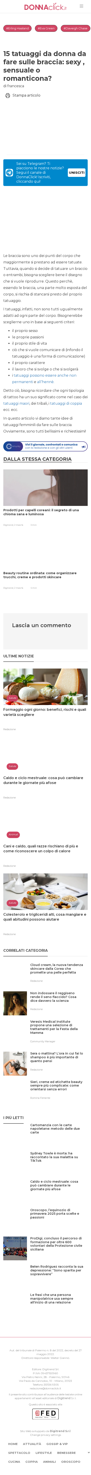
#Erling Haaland (17, 28)
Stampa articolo (26, 95)
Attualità (32, 1444)
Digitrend (63, 1398)
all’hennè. (45, 382)
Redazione (9, 729)
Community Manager (42, 1041)
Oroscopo (70, 1461)
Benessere (66, 1453)
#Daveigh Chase (75, 28)
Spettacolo (19, 1453)
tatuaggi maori (16, 403)
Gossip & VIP (57, 1444)
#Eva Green (46, 28)
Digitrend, (8, 525)
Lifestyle (44, 1453)
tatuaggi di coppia (66, 403)
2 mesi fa (18, 525)
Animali (49, 1461)
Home (13, 1444)
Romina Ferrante (40, 1097)
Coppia (31, 1461)
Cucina (14, 1461)
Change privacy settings (45, 1435)
